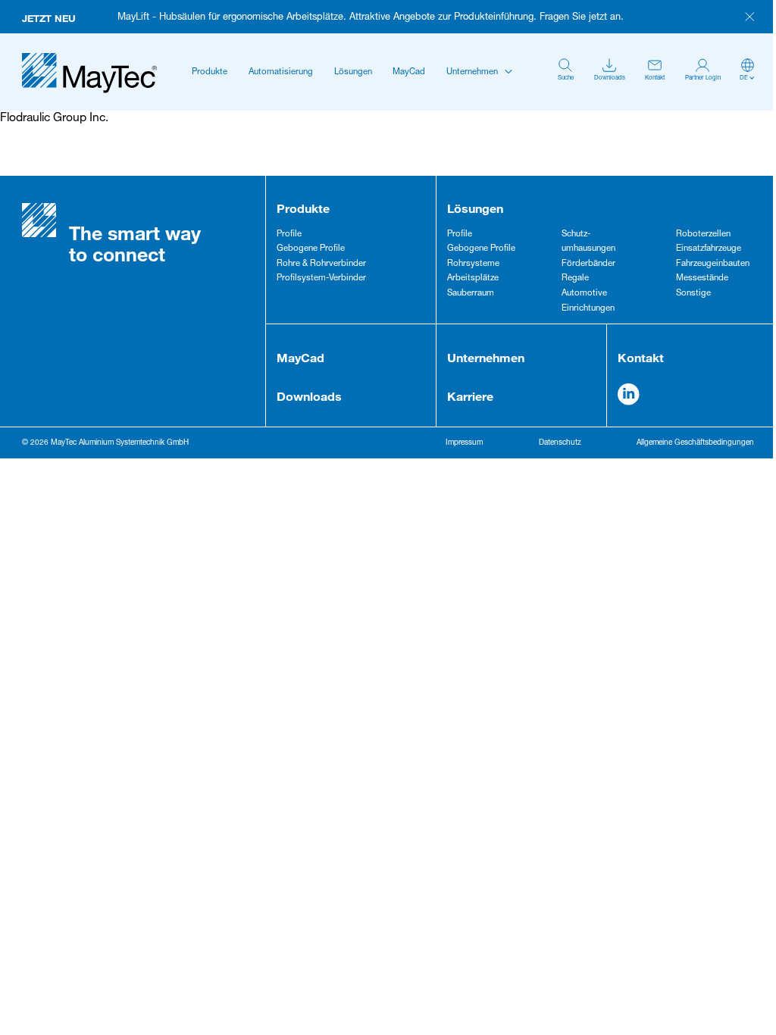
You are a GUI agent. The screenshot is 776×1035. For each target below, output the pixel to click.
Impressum (464, 443)
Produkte (209, 72)
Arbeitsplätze (473, 278)
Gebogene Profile (311, 249)
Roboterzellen (703, 234)
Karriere (470, 396)
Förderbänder (588, 264)
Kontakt (641, 357)
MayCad (409, 72)
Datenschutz (560, 443)
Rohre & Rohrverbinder (321, 264)
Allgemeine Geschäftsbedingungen (695, 443)
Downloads (309, 396)
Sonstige (693, 293)
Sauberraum (470, 293)
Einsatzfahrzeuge (708, 249)
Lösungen (353, 72)
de (744, 78)
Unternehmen (472, 72)
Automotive (584, 293)
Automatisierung (281, 72)
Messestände (702, 278)
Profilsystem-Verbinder (321, 278)
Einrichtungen (588, 309)
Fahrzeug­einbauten (712, 264)
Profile (289, 234)
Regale (575, 278)
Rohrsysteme (473, 264)
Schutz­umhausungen (588, 242)
